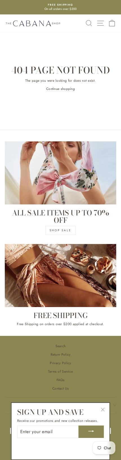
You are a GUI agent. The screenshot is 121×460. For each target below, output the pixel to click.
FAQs (60, 379)
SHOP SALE (60, 230)
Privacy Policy (60, 362)
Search (60, 346)
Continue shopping (60, 88)
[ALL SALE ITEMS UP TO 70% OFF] (60, 172)
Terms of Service (60, 371)
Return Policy (61, 354)
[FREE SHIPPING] (60, 275)
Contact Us (60, 388)
